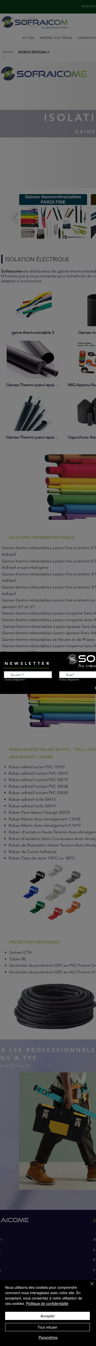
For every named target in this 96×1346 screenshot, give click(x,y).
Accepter (47, 1315)
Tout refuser (47, 1327)
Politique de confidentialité (47, 1303)
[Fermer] (89, 1287)
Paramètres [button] (48, 1337)
